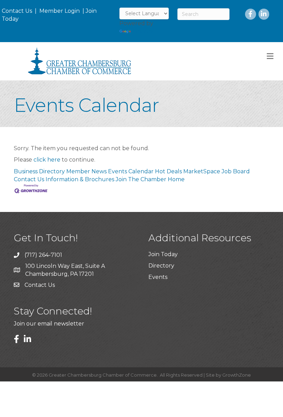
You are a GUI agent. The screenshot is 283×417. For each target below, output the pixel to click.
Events (157, 277)
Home (176, 179)
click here (46, 159)
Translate (145, 31)
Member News (86, 171)
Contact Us (17, 11)
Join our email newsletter (49, 323)
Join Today (163, 254)
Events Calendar (131, 171)
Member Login (59, 11)
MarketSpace (201, 171)
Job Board (236, 171)
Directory (161, 265)
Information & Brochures (80, 179)
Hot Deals (168, 171)
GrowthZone (236, 375)
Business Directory (39, 171)
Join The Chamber (141, 179)
